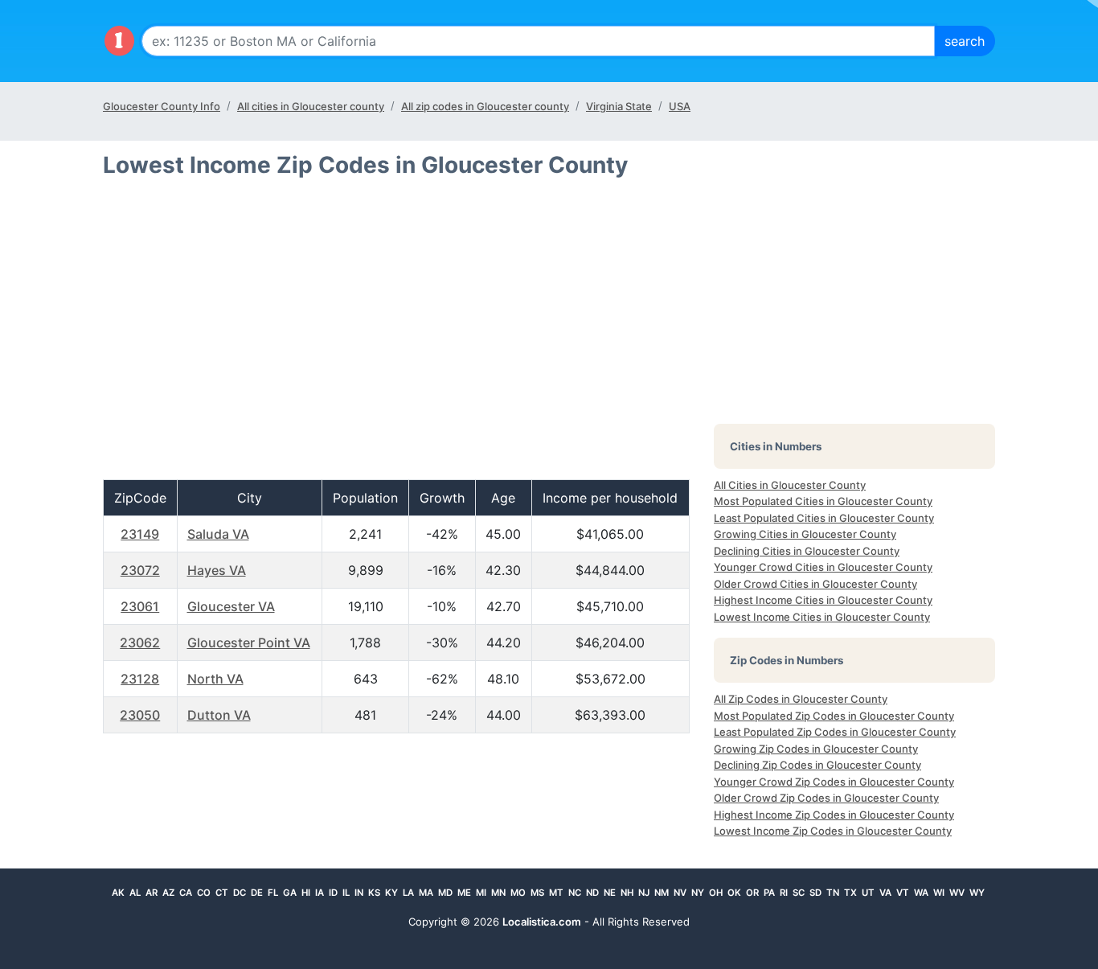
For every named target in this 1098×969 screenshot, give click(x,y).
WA (921, 892)
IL (346, 892)
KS (374, 892)
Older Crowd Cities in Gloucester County (815, 583)
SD (815, 892)
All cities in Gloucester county (310, 106)
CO (204, 892)
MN (498, 892)
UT (868, 892)
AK (118, 892)
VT (902, 892)
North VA (215, 679)
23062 (140, 642)
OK (734, 892)
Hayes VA (216, 570)
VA (885, 892)
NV (680, 892)
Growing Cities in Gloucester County (805, 534)
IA (319, 892)
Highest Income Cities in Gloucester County (823, 599)
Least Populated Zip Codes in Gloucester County (835, 731)
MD (445, 892)
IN (358, 892)
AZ (168, 892)
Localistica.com (541, 921)
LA (408, 892)
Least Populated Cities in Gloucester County (824, 517)
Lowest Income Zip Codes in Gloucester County (833, 830)
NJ (643, 892)
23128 (140, 679)
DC (239, 892)
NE (610, 892)
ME (464, 892)
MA (426, 892)
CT (221, 892)
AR (151, 892)
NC (574, 892)
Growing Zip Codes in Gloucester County (816, 748)
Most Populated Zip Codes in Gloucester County (834, 715)
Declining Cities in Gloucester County (806, 550)
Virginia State (619, 106)
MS (537, 892)
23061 (140, 606)
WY (977, 892)
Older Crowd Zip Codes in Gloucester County (826, 797)
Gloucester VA (231, 606)
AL (135, 892)
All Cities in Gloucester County (790, 484)
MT (556, 892)
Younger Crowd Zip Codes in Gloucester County (834, 781)
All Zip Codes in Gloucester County (800, 698)
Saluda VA (218, 534)
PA (769, 892)
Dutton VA (219, 715)
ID (333, 892)
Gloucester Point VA (248, 642)
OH (716, 892)
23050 (140, 715)
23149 (140, 534)
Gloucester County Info (161, 106)
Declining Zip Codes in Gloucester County (817, 764)
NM (661, 892)
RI (784, 892)
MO (518, 892)
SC (799, 892)
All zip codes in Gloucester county (485, 106)
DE (257, 892)
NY (697, 892)
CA (185, 892)
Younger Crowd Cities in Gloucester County (823, 566)
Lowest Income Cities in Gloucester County (822, 616)
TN (832, 892)
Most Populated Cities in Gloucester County (823, 501)
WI (938, 892)
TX (850, 892)
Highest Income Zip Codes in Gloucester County (834, 814)
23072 (140, 570)
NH (627, 892)
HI (305, 892)
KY (391, 892)
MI (481, 892)
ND (592, 892)
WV (957, 892)
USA (679, 106)
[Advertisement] (396, 335)
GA (290, 892)
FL (273, 892)
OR (752, 892)
